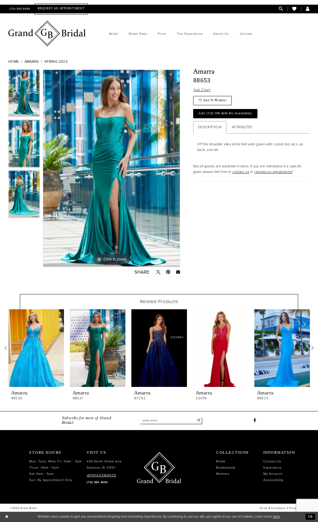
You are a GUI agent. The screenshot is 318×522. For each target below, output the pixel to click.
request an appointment (273, 172)
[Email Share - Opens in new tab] (178, 272)
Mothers (222, 474)
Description (209, 127)
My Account (273, 474)
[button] (307, 9)
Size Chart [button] (201, 90)
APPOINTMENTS (101, 475)
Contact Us (272, 461)
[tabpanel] (24, 95)
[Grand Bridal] (47, 33)
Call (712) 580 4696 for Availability (225, 113)
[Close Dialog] (7, 517)
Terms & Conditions (273, 508)
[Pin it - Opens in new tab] (168, 272)
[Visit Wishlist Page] (294, 9)
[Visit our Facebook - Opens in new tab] (254, 420)
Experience (272, 467)
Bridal (220, 461)
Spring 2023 (55, 62)
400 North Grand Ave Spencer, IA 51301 (104, 464)
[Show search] (281, 9)
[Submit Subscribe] (198, 420)
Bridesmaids (226, 467)
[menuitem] (19, 9)
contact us (240, 172)
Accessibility (273, 480)
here (276, 517)
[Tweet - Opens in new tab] (158, 272)
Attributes (242, 127)
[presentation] (36, 348)
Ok (310, 516)
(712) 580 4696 (97, 482)
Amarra (32, 62)
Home (13, 62)
